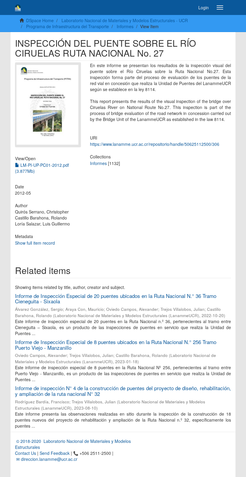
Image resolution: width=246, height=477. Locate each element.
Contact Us (25, 453)
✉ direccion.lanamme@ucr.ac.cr (46, 459)
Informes (125, 26)
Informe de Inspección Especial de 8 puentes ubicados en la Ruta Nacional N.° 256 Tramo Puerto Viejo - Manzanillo (115, 344)
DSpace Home (40, 20)
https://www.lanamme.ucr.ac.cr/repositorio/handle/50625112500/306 (154, 144)
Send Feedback (55, 453)
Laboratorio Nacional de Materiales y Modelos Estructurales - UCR (125, 20)
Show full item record (35, 243)
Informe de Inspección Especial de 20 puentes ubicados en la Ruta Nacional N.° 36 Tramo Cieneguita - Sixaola (115, 298)
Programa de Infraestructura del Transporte (67, 26)
